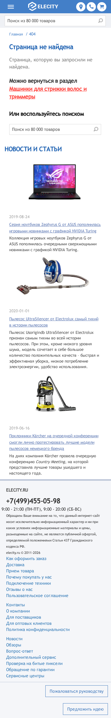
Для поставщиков (23, 617)
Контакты (15, 604)
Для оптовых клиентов (28, 623)
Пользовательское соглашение (37, 595)
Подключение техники (28, 583)
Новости (14, 638)
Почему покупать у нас (29, 577)
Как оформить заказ (26, 558)
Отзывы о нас (19, 589)
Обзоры (13, 644)
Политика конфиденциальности (38, 629)
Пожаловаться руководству (77, 691)
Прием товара (20, 570)
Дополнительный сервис (31, 657)
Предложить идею (85, 709)
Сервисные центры (25, 675)
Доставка (15, 564)
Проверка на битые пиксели (34, 663)
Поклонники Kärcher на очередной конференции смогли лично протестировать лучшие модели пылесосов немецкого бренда (53, 442)
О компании (18, 610)
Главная (16, 34)
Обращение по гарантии (30, 669)
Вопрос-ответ (19, 651)
